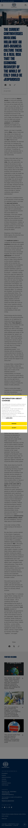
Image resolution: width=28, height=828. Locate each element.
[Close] (26, 397)
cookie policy (9, 417)
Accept (14, 427)
